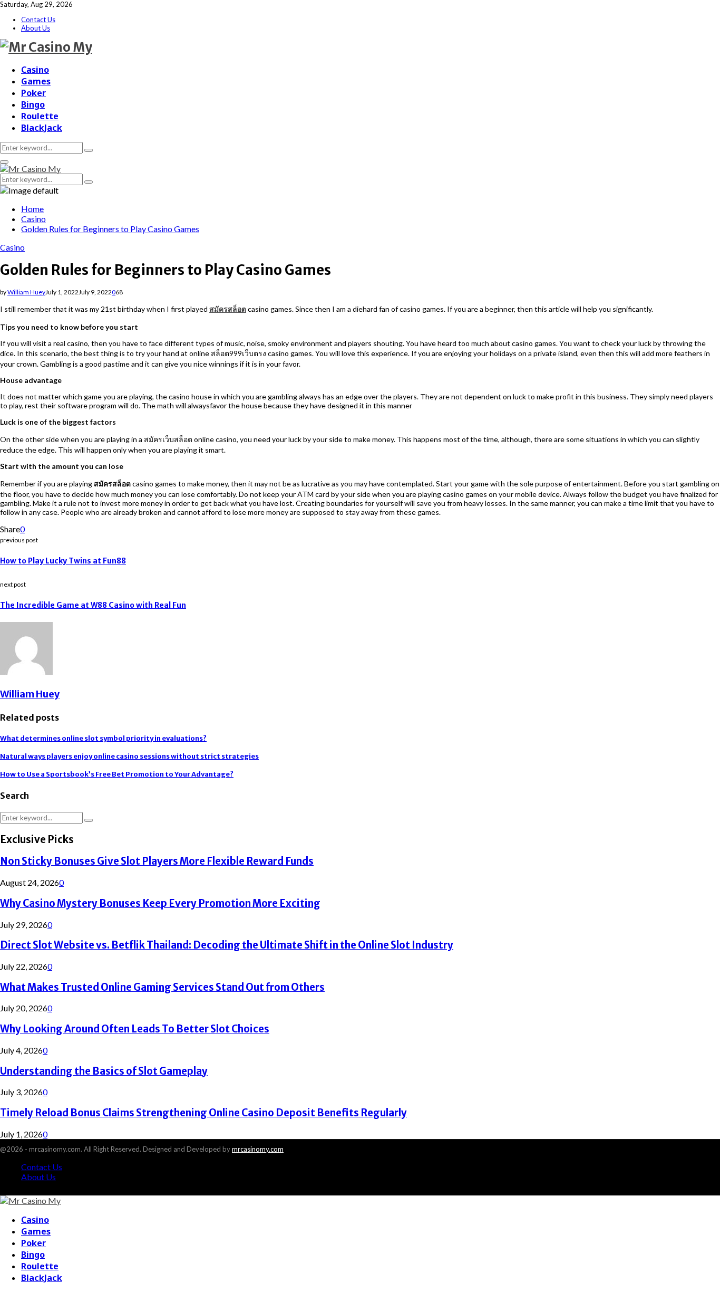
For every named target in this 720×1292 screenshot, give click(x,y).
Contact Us (38, 19)
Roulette (40, 116)
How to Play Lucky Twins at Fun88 (63, 561)
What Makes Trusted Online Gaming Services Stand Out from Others (162, 987)
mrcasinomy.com (258, 1149)
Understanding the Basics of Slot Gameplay (104, 1071)
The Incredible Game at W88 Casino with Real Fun (93, 605)
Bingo (33, 104)
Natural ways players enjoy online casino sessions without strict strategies (129, 756)
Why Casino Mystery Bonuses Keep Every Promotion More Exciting (160, 903)
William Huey (26, 292)
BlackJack (41, 127)
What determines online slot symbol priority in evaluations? (103, 738)
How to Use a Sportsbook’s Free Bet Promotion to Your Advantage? (116, 774)
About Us (35, 28)
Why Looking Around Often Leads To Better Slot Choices (134, 1029)
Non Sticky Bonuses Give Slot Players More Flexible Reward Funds (157, 861)
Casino (35, 69)
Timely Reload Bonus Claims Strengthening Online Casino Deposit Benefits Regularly (203, 1113)
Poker (33, 93)
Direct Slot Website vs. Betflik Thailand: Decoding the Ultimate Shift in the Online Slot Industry (226, 945)
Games (36, 81)
